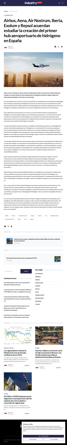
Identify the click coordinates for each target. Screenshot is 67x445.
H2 (46, 215)
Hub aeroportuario (9, 219)
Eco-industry (39, 273)
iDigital (37, 289)
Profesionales (39, 298)
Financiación (39, 282)
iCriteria (37, 286)
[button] (5, 3)
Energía (6, 11)
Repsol (31, 219)
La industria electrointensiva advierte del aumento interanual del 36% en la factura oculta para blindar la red (17, 299)
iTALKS (37, 292)
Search (26, 271)
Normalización (39, 295)
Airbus (13, 215)
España (32, 215)
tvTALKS (37, 304)
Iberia (19, 219)
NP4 (25, 219)
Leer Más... (27, 365)
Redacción (10, 46)
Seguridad (38, 301)
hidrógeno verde (54, 215)
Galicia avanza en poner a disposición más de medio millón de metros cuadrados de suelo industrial (37, 240)
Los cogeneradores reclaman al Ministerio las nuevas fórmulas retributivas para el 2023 (15, 353)
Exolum (40, 215)
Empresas (38, 276)
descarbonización (23, 215)
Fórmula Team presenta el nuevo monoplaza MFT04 (21, 258)
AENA (6, 215)
